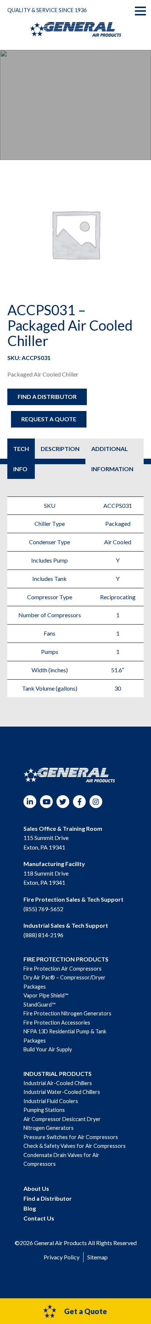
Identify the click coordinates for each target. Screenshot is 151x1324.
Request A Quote (48, 418)
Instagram (95, 801)
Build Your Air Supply (47, 1049)
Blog (29, 1208)
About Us (36, 1188)
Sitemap (97, 1257)
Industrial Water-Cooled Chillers (61, 1092)
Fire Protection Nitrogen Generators (67, 1013)
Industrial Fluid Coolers (50, 1101)
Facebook (79, 801)
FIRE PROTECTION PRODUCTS (65, 959)
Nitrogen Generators (48, 1128)
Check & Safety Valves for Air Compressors (74, 1146)
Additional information (112, 458)
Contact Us (38, 1218)
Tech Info (21, 458)
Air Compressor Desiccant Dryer (62, 1119)
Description (60, 448)
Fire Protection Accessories (56, 1022)
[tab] (21, 459)
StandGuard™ (39, 1004)
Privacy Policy (62, 1257)
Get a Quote (85, 1311)
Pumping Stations (44, 1110)
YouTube (46, 801)
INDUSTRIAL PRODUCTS (57, 1073)
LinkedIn (29, 801)
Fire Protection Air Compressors (62, 968)
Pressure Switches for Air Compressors (70, 1137)
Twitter (62, 801)
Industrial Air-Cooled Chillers (57, 1083)
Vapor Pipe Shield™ (45, 995)
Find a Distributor (47, 396)
